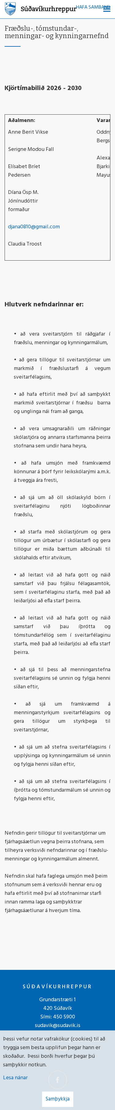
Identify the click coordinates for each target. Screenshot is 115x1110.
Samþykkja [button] (58, 1099)
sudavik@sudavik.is (57, 1025)
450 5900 (64, 1017)
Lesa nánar (15, 1077)
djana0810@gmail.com (34, 226)
